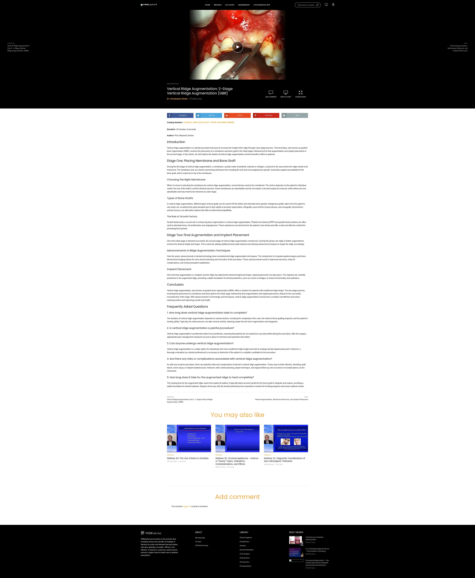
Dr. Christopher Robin (177, 99)
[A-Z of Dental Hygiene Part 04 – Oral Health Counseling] (296, 552)
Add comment (271, 97)
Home (207, 5)
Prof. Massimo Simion (222, 122)
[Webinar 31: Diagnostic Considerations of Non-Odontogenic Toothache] (286, 438)
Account (230, 5)
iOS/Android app (262, 5)
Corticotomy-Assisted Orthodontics (314, 538)
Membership (244, 5)
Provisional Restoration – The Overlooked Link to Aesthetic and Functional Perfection (317, 562)
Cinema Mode (300, 97)
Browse (218, 5)
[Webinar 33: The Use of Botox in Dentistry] (189, 438)
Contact (198, 542)
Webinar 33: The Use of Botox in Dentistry (188, 458)
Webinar (170, 455)
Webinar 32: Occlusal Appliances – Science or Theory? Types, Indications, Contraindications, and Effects (236, 461)
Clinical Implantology (196, 122)
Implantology (173, 84)
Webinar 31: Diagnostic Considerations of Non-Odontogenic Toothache (284, 459)
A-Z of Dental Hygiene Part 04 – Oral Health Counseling (317, 550)
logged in (187, 506)
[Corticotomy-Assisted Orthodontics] (296, 540)
